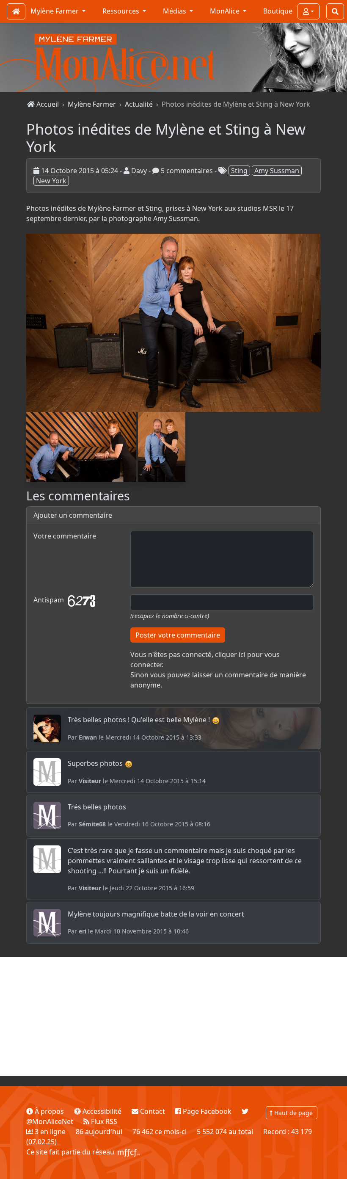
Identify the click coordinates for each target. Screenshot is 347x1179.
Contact (151, 1111)
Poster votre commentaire (177, 635)
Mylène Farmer (92, 104)
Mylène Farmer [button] (55, 11)
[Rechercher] (335, 11)
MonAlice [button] (225, 11)
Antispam (49, 600)
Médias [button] (175, 11)
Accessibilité (101, 1111)
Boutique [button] (277, 11)
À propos (48, 1111)
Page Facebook (206, 1111)
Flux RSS (103, 1121)
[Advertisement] (173, 1016)
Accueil (47, 104)
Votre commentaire (64, 536)
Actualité (139, 104)
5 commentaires (186, 170)
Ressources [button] (121, 11)
